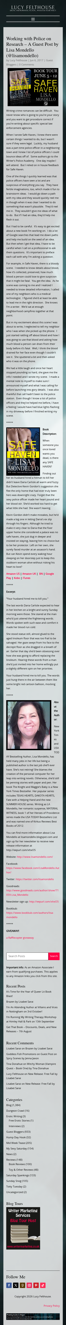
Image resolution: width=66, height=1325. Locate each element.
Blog (9, 1105)
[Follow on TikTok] (43, 1285)
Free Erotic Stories (19, 1120)
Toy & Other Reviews (21, 1170)
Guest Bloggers (15, 1132)
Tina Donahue (14, 1064)
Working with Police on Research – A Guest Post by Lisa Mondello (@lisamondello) (32, 47)
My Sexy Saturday (16, 1148)
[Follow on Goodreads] (22, 1285)
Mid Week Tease (15, 1143)
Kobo (17, 578)
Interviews (15, 1126)
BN (41, 574)
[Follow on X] (15, 1285)
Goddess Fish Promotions (21, 1054)
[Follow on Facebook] (9, 1285)
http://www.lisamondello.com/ (35, 857)
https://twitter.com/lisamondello (35, 879)
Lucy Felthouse (18, 60)
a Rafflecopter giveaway (20, 938)
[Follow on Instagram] (29, 1285)
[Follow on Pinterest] (36, 1285)
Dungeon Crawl (15, 1111)
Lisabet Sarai (13, 1048)
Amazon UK (29, 574)
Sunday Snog (13, 1181)
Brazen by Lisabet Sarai (19, 1002)
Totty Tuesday (14, 1186)
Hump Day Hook (16, 1137)
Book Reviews (17, 1164)
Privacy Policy (52, 1306)
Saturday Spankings (17, 1175)
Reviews (11, 1160)
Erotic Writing (14, 1116)
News (9, 1154)
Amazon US (13, 574)
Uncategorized (14, 1192)
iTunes (26, 578)
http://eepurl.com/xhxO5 (44, 901)
